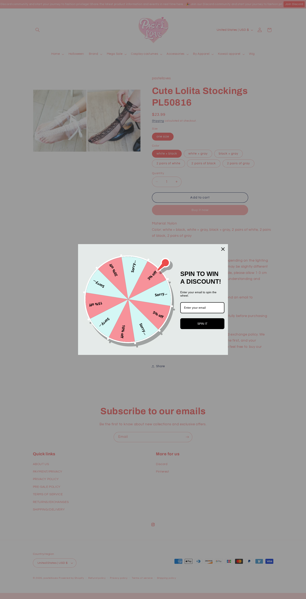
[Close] (223, 249)
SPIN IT (202, 323)
